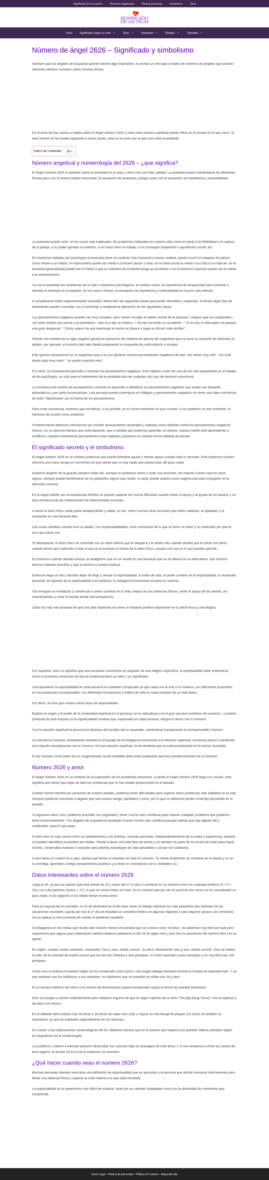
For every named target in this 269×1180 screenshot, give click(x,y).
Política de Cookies (147, 1174)
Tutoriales (192, 32)
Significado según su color (95, 32)
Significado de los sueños (88, 3)
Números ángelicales (122, 3)
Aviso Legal (98, 1174)
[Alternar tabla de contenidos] (67, 151)
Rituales (170, 32)
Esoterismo (176, 3)
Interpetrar (147, 32)
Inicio (69, 32)
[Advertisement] (134, 102)
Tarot (193, 3)
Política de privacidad (120, 1174)
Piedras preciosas (152, 3)
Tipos (126, 32)
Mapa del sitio (169, 1174)
